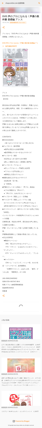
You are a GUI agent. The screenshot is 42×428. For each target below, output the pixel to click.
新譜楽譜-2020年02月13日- (9, 341)
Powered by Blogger (22, 421)
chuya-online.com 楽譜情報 (14, 3)
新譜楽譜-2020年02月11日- (9, 407)
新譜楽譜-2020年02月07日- (9, 374)
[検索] (39, 3)
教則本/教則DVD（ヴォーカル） (18, 22)
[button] (3, 27)
